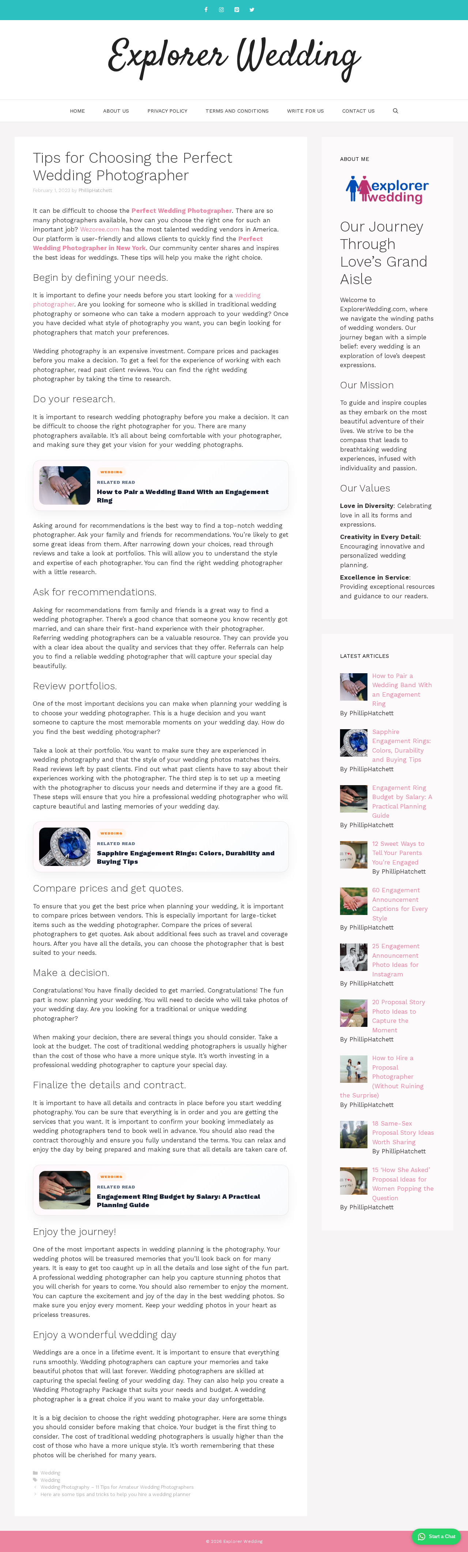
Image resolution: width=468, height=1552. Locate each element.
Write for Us (305, 111)
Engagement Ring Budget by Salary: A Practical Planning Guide (178, 1201)
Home (77, 111)
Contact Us (358, 111)
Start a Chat (442, 1536)
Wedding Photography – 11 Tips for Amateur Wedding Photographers (117, 1487)
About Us (116, 111)
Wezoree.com (100, 229)
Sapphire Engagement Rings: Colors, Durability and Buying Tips (186, 857)
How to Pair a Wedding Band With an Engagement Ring (183, 496)
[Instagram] (221, 10)
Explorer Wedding (234, 57)
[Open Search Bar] (395, 111)
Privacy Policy (167, 111)
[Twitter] (252, 10)
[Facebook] (206, 10)
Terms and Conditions (237, 111)
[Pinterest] (236, 10)
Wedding (50, 1473)
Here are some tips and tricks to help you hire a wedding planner (115, 1494)
